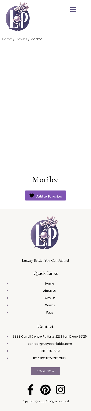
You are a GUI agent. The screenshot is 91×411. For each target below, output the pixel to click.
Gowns (21, 39)
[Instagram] (60, 389)
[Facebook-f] (30, 389)
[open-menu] (73, 10)
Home (7, 39)
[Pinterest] (45, 389)
